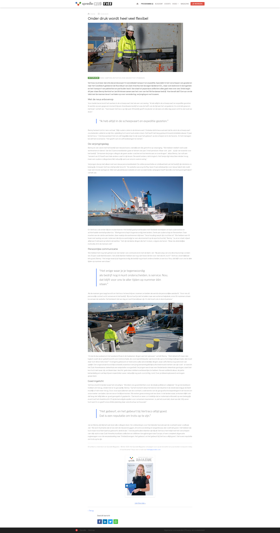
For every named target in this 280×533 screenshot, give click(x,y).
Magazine (185, 4)
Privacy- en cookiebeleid (195, 530)
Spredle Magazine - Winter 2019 (118, 447)
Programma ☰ (147, 4)
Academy (159, 4)
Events (167, 4)
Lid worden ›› (197, 4)
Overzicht (104, 14)
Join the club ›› (140, 503)
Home (138, 4)
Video (174, 4)
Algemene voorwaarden (174, 530)
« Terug (91, 511)
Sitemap (91, 530)
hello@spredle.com (153, 449)
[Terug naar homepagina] (93, 4)
